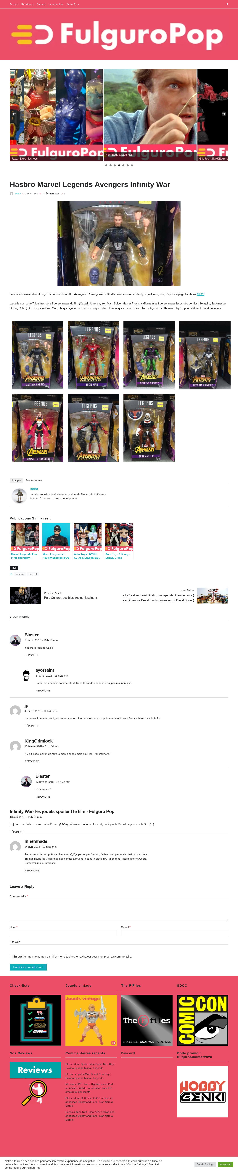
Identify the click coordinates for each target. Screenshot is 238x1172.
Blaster (69, 1064)
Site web (15, 941)
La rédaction (56, 4)
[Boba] (19, 496)
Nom (13, 927)
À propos (16, 480)
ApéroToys (73, 4)
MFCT (200, 294)
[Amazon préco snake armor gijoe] (189, 115)
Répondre (32, 655)
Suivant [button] (223, 114)
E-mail (126, 927)
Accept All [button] (225, 1164)
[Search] (227, 4)
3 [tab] (115, 165)
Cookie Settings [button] (205, 1164)
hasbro (20, 574)
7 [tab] (132, 165)
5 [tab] (123, 165)
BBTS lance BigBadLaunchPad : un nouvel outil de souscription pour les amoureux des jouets (89, 1088)
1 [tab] (106, 165)
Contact (41, 4)
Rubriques (27, 4)
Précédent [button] (14, 114)
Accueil (14, 4)
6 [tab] (128, 165)
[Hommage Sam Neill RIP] (95, 115)
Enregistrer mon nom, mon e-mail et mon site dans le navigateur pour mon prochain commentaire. (72, 956)
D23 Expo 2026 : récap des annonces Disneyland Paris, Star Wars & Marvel (89, 1101)
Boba (18, 194)
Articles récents (34, 480)
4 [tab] (119, 165)
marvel (33, 574)
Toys (14, 568)
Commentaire (19, 896)
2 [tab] (111, 165)
